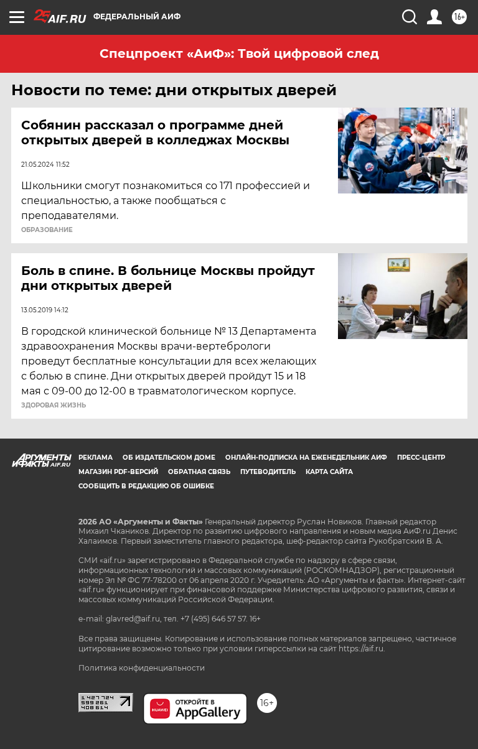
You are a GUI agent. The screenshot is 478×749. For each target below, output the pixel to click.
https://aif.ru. (362, 648)
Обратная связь (199, 472)
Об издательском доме (169, 458)
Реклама (95, 458)
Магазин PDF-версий (118, 472)
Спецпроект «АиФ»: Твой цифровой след (239, 53)
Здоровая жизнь (53, 405)
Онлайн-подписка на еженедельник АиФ (306, 458)
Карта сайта (329, 472)
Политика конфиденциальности (141, 667)
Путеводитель (268, 472)
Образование (47, 230)
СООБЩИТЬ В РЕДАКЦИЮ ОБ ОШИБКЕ (146, 486)
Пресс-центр (421, 458)
